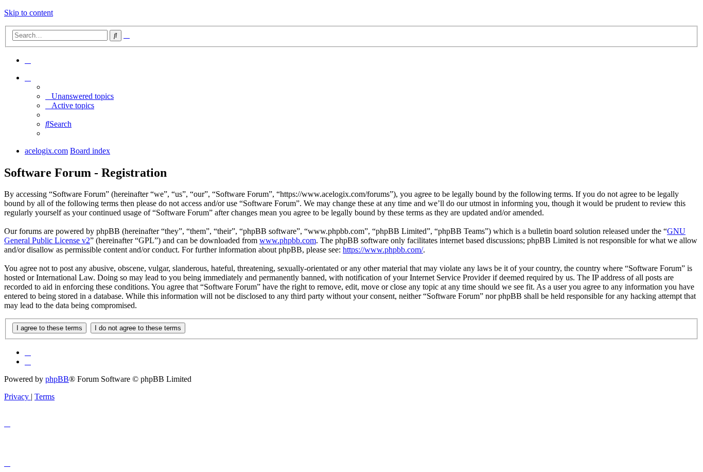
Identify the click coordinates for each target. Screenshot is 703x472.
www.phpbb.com (287, 240)
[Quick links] (28, 77)
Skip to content (28, 12)
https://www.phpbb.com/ (383, 249)
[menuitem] (28, 60)
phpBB (57, 379)
